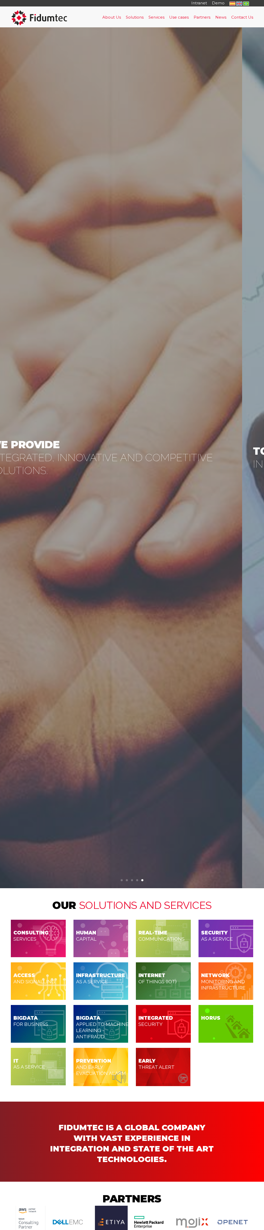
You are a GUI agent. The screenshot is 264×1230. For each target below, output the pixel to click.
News (220, 17)
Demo (218, 3)
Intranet (199, 3)
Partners (202, 17)
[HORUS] (226, 1023)
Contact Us (242, 17)
